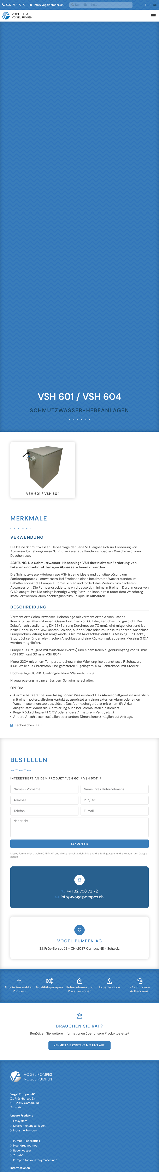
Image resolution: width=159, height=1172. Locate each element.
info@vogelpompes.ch (82, 897)
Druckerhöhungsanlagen (29, 1125)
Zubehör (18, 1155)
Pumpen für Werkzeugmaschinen (35, 1160)
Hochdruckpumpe (25, 1145)
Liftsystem (20, 1121)
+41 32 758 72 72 (82, 891)
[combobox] (100, 5)
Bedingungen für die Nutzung (116, 853)
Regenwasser (22, 1150)
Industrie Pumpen (25, 1130)
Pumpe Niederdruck (26, 1141)
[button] (153, 15)
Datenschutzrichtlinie (76, 853)
